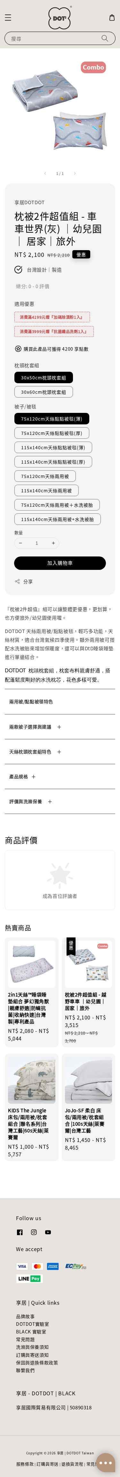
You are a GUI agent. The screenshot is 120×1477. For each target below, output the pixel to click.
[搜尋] (105, 38)
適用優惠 (24, 303)
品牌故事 (25, 1316)
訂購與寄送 (47, 1464)
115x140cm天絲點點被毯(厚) (53, 462)
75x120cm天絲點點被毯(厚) (52, 433)
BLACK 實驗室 (31, 1331)
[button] (8, 18)
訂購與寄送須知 (32, 1355)
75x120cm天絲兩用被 (45, 476)
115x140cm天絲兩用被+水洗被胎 (57, 519)
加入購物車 (60, 562)
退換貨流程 (72, 1464)
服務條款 (25, 1464)
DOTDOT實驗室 (32, 1324)
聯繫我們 (25, 1370)
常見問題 (25, 1339)
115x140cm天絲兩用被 (46, 490)
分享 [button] (28, 581)
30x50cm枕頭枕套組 (43, 377)
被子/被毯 (25, 406)
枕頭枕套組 (26, 365)
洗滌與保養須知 (32, 1347)
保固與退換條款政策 (37, 1362)
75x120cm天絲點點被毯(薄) (52, 418)
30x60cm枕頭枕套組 (43, 392)
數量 (18, 532)
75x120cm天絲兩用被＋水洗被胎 (57, 505)
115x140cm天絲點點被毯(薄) (53, 447)
